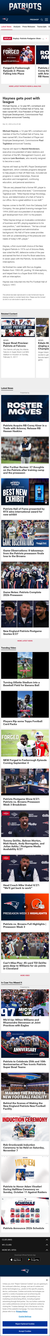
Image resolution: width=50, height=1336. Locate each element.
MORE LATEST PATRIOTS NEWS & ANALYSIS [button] (25, 86)
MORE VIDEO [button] (25, 975)
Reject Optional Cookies (25, 1324)
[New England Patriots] (25, 1271)
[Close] (47, 1280)
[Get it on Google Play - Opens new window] (33, 1261)
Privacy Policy (21, 1311)
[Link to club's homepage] (5, 18)
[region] (25, 1306)
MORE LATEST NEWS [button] (25, 641)
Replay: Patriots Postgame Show (27, 38)
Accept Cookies (25, 1331)
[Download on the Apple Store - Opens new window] (15, 1260)
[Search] (42, 19)
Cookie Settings (25, 1316)
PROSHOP (34, 19)
